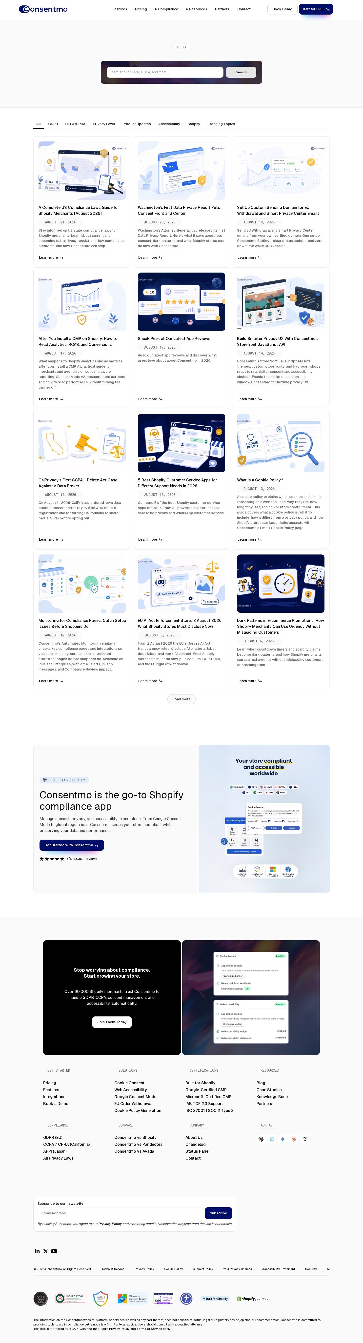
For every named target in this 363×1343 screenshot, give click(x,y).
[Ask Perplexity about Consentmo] (271, 1139)
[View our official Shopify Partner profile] (252, 1298)
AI (328, 1269)
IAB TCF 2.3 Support (204, 1103)
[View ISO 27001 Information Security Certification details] (40, 1298)
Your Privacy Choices (237, 1269)
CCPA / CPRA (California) (66, 1144)
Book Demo (282, 9)
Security (311, 1269)
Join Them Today (112, 1022)
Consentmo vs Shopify (135, 1137)
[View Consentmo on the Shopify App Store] (215, 1298)
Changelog (195, 1144)
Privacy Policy (110, 1224)
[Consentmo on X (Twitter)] (46, 1251)
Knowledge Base (272, 1096)
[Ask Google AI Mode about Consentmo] (282, 1139)
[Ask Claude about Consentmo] (293, 1139)
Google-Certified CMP (206, 1089)
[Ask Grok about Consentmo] (304, 1139)
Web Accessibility (130, 1089)
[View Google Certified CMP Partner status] (101, 1298)
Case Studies (269, 1089)
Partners (222, 9)
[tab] (38, 124)
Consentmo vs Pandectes (138, 1144)
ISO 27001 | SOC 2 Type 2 (209, 1110)
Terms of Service (112, 1269)
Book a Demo (55, 1103)
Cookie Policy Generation (137, 1110)
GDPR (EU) (52, 1137)
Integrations (54, 1096)
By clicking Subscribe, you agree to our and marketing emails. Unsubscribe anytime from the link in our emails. (135, 1224)
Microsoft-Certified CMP (208, 1096)
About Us (194, 1137)
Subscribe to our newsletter (61, 1203)
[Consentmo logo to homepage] (43, 9)
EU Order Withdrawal (133, 1103)
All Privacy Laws (58, 1158)
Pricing (141, 9)
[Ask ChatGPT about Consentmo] (261, 1139)
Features (119, 9)
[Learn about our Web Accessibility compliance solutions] (186, 1298)
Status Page (196, 1151)
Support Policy (203, 1269)
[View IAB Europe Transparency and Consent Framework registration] (163, 1298)
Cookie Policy (173, 1269)
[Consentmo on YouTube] (54, 1251)
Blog (261, 1083)
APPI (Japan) (54, 1151)
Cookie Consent (129, 1083)
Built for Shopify (200, 1083)
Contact (244, 9)
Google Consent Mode (135, 1096)
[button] (166, 9)
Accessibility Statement (278, 1269)
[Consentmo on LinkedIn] (37, 1251)
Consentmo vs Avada (134, 1151)
